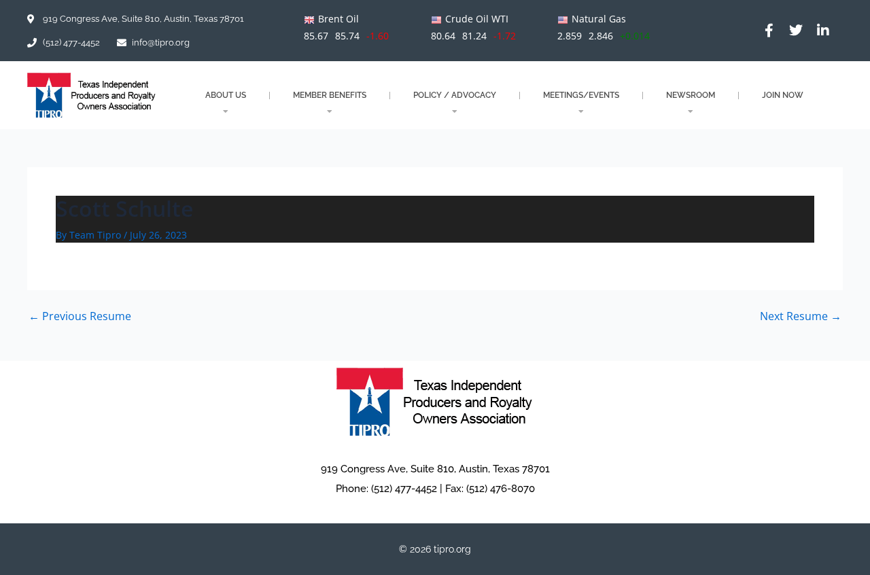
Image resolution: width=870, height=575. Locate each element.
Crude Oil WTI (476, 18)
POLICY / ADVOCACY (454, 95)
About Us (225, 95)
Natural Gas (599, 18)
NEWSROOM (690, 95)
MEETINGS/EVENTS (581, 95)
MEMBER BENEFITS (329, 95)
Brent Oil (338, 18)
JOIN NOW (782, 95)
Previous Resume (80, 316)
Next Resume (800, 316)
